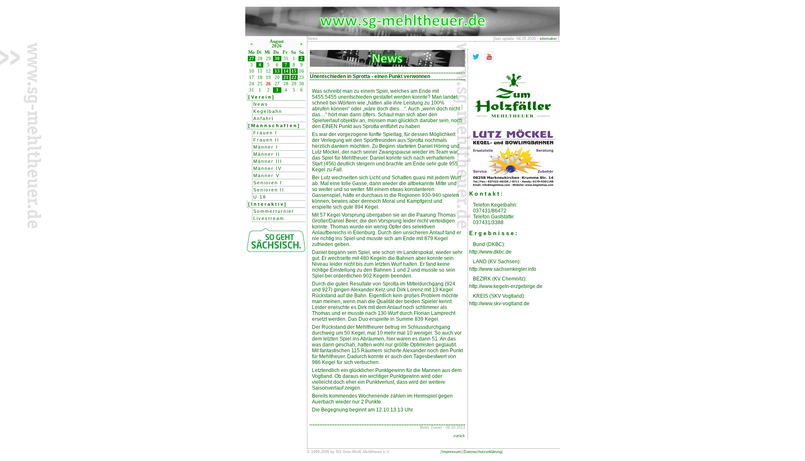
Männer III (267, 161)
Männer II (266, 154)
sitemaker (548, 39)
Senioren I (267, 182)
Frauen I (265, 132)
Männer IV (267, 168)
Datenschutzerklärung (483, 452)
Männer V (266, 175)
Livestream (268, 218)
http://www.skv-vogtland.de (499, 303)
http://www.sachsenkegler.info (502, 269)
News (260, 104)
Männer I (265, 146)
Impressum (451, 452)
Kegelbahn (267, 111)
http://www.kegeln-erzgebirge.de (506, 286)
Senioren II (268, 189)
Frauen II (266, 139)
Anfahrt (263, 118)
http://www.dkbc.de (490, 252)
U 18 (259, 196)
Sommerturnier (273, 211)
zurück (459, 436)
